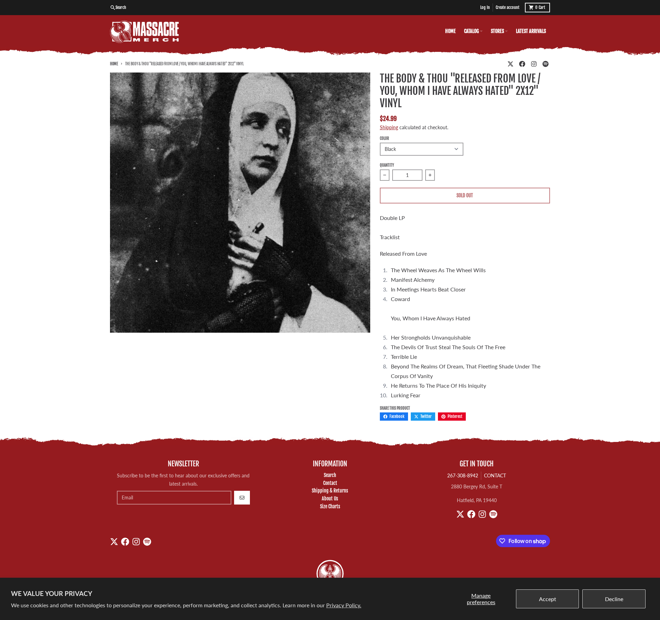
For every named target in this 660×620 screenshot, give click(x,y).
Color (384, 138)
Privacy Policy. (343, 605)
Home (114, 64)
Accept (547, 599)
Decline (614, 599)
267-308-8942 (462, 475)
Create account (507, 7)
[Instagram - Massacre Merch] (533, 63)
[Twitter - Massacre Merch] (510, 63)
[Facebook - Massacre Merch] (522, 63)
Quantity (387, 165)
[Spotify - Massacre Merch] (545, 63)
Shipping (389, 127)
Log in (485, 7)
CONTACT (495, 475)
